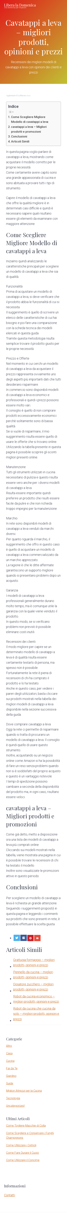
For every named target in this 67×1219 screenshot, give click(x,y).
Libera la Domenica (20, 5)
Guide (9, 1083)
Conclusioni (19, 136)
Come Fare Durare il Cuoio (22, 1152)
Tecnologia (13, 1098)
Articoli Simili (20, 141)
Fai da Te (12, 1068)
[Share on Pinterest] (30, 938)
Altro (9, 1046)
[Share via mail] (37, 938)
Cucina (10, 1061)
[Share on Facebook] (23, 938)
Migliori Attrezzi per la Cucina (24, 1090)
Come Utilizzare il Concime (22, 1160)
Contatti (9, 1195)
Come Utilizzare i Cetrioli (21, 1145)
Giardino (11, 1076)
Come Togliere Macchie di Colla (26, 1125)
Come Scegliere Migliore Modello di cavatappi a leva (29, 119)
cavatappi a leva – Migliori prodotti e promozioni (29, 129)
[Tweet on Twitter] (17, 938)
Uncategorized (15, 1105)
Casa (9, 1053)
